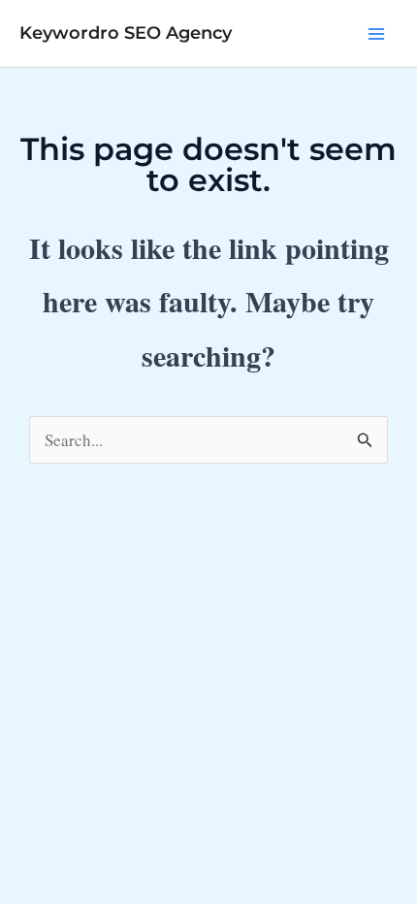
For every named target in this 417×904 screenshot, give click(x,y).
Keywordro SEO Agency (125, 33)
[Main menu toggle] (376, 34)
